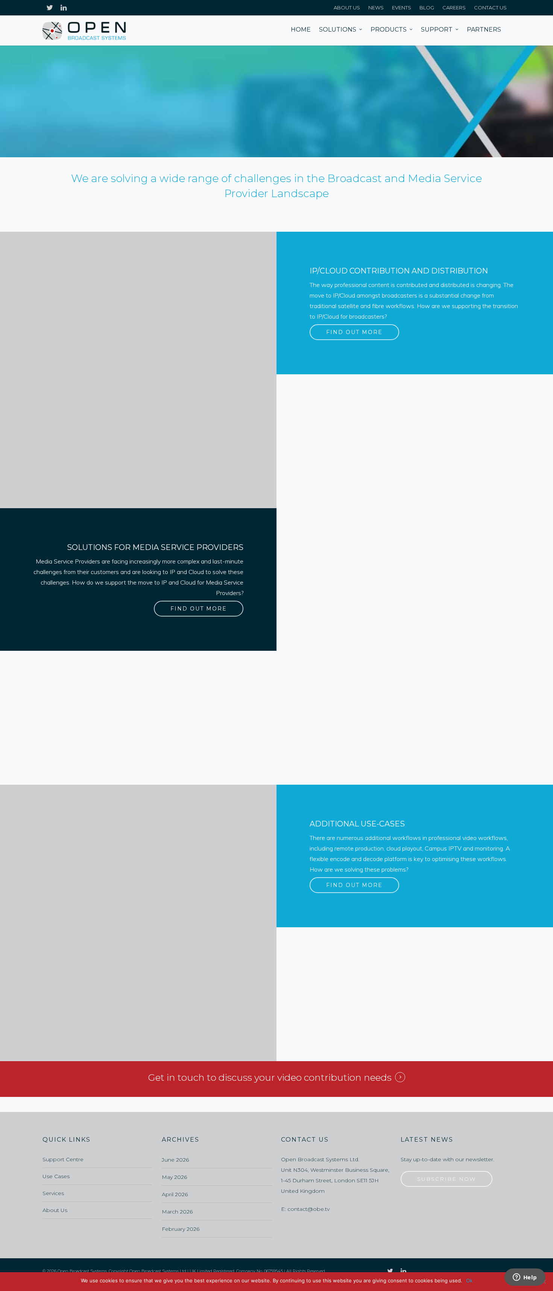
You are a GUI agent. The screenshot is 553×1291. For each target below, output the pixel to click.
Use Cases (56, 1176)
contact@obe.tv (308, 1209)
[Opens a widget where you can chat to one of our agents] (524, 1277)
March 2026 (177, 1211)
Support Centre (63, 1159)
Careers (454, 8)
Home (301, 29)
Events (401, 8)
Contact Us (490, 8)
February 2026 (180, 1229)
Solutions (337, 29)
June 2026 (175, 1159)
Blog (426, 8)
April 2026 (175, 1194)
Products (389, 29)
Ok (469, 1280)
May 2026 (174, 1177)
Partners (484, 29)
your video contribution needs (323, 1077)
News (376, 8)
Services (53, 1193)
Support (437, 29)
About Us (347, 8)
